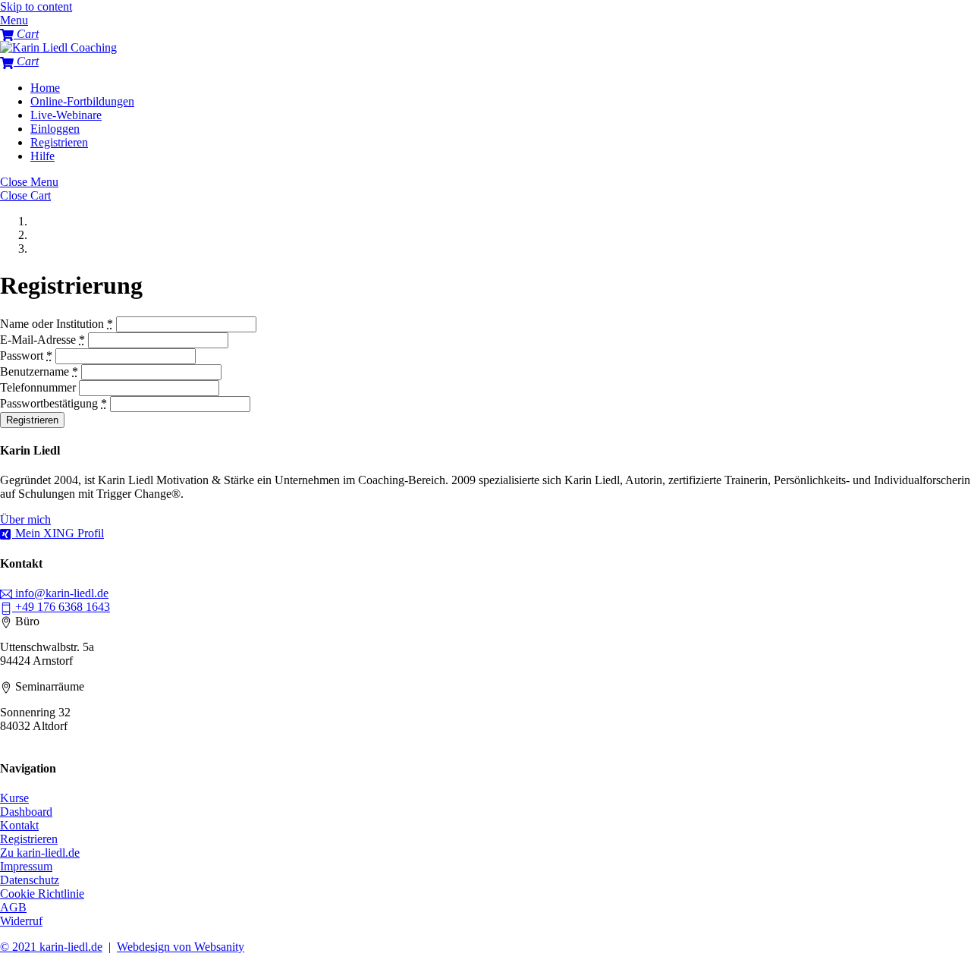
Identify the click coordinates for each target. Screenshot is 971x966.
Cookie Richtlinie (42, 893)
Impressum (26, 866)
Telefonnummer (38, 387)
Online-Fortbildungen (82, 101)
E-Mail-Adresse (42, 339)
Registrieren (59, 142)
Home (45, 87)
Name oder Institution (56, 323)
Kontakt (19, 825)
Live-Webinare (66, 115)
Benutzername (39, 371)
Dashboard (26, 811)
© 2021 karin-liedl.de (51, 946)
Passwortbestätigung (53, 403)
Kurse (14, 797)
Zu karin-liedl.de (40, 852)
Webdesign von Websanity (180, 946)
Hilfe (42, 155)
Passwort (26, 355)
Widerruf (21, 920)
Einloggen (55, 128)
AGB (13, 907)
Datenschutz (29, 879)
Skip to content (36, 6)
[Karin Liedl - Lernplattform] (58, 47)
